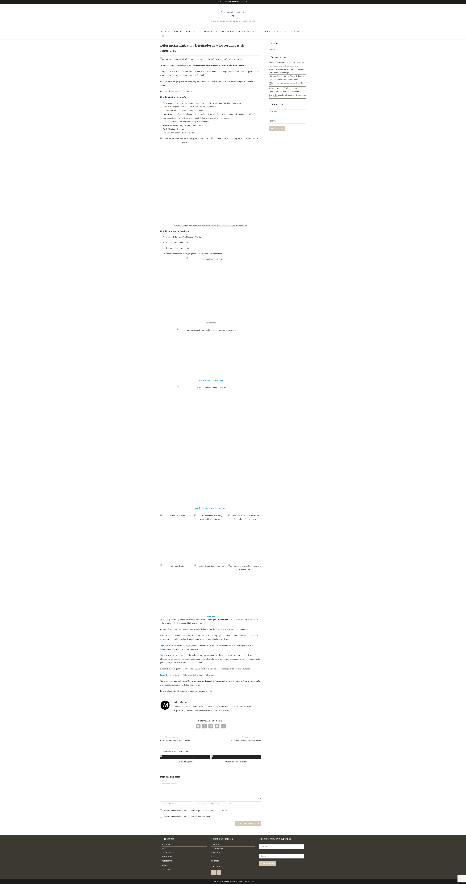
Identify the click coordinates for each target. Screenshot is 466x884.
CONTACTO (215, 861)
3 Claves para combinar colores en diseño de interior (286, 84)
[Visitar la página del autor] (165, 705)
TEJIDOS (165, 865)
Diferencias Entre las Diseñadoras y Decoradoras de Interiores (287, 96)
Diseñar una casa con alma (236, 762)
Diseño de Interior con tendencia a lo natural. (286, 79)
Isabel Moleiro (180, 702)
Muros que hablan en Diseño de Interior (284, 91)
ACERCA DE (215, 844)
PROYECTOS (215, 853)
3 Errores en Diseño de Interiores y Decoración (286, 62)
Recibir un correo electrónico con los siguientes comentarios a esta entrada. (196, 810)
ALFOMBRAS (167, 861)
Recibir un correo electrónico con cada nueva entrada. (187, 816)
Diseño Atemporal (185, 762)
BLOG (213, 857)
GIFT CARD (166, 869)
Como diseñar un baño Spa (279, 73)
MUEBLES (166, 844)
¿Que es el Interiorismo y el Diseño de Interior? (287, 76)
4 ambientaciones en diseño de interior (283, 66)
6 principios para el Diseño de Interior (283, 88)
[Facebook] (213, 872)
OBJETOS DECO (168, 853)
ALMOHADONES (168, 857)
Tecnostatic (251, 881)
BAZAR (165, 848)
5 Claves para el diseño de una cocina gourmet (286, 69)
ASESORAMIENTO (217, 848)
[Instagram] (218, 872)
